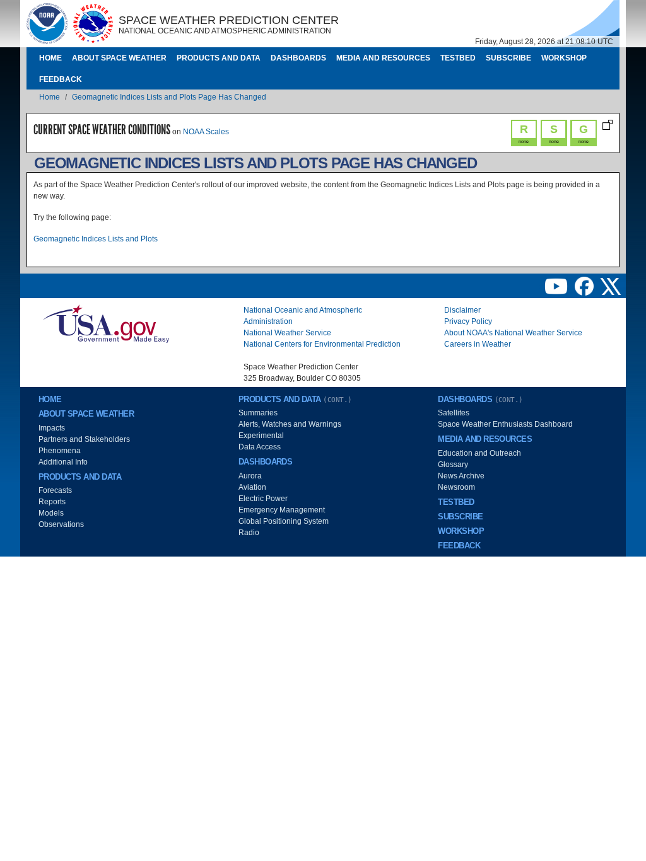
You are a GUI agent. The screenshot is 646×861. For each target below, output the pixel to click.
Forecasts (55, 490)
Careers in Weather (477, 344)
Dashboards (298, 58)
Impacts (51, 428)
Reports (52, 501)
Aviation (252, 487)
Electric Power (263, 498)
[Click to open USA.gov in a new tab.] (106, 323)
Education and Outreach (479, 453)
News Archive (461, 475)
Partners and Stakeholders (84, 439)
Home (50, 58)
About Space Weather (119, 58)
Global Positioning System (283, 521)
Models (51, 513)
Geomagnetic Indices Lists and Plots (95, 238)
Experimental (261, 435)
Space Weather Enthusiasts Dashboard (505, 424)
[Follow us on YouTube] (557, 285)
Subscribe (508, 58)
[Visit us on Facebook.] (585, 285)
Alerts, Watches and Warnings (289, 424)
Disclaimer (462, 310)
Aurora (250, 475)
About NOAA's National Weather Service (513, 332)
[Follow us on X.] (611, 285)
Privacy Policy (468, 321)
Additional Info (63, 462)
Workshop (564, 58)
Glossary (453, 464)
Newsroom (456, 487)
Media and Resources (383, 58)
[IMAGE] (47, 23)
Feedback (60, 79)
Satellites (453, 412)
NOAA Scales (206, 131)
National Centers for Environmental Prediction (322, 344)
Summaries (258, 412)
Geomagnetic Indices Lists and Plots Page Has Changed (169, 97)
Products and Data (219, 58)
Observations (61, 524)
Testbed (458, 58)
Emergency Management (281, 510)
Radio (248, 532)
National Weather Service (287, 332)
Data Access (259, 446)
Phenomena (59, 450)
